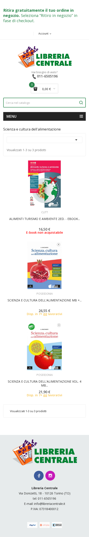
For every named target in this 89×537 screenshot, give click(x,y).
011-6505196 (47, 498)
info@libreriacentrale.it (49, 504)
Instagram (50, 476)
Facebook (39, 476)
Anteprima (33, 209)
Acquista (48, 291)
